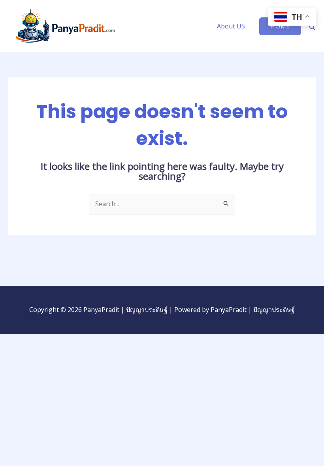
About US (231, 26)
